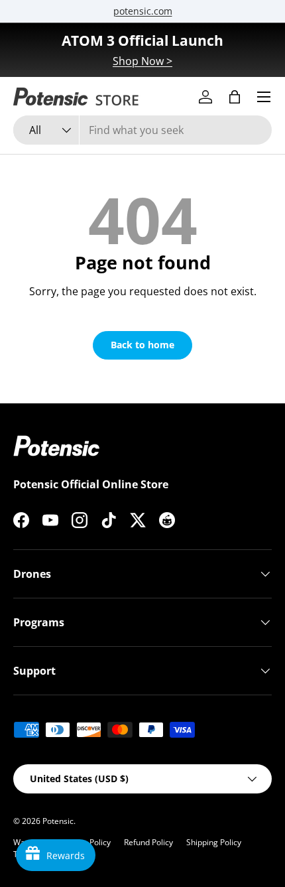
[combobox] (142, 130)
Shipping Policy (213, 842)
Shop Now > (142, 61)
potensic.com (142, 11)
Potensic (58, 821)
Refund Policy (148, 842)
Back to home (142, 344)
